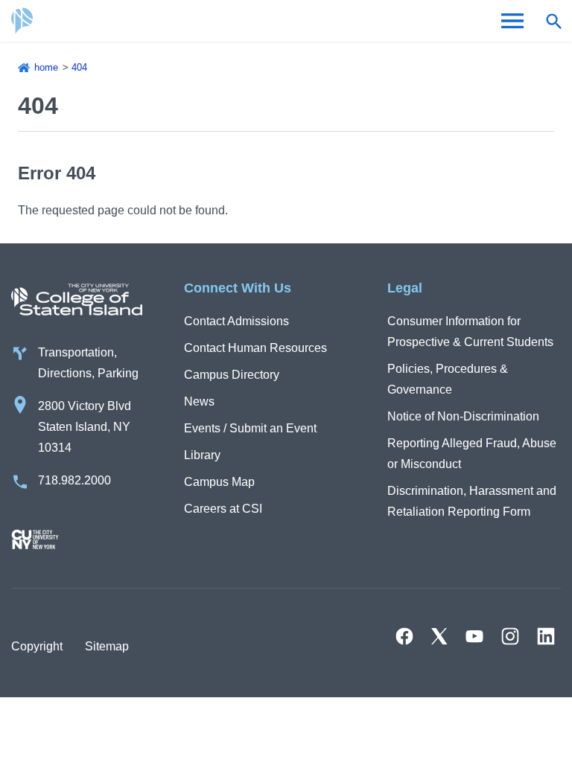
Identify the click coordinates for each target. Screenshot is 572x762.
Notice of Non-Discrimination (463, 416)
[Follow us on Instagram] (510, 636)
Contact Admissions (236, 321)
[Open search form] (553, 21)
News (199, 401)
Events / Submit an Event (250, 428)
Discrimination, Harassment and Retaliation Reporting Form (471, 501)
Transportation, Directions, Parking (88, 363)
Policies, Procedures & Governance (447, 379)
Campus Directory (231, 374)
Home (46, 67)
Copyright (37, 646)
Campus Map (219, 482)
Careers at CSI (223, 508)
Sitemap (107, 646)
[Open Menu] (512, 21)
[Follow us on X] (439, 636)
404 (79, 67)
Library (202, 455)
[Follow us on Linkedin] (546, 636)
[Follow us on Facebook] (404, 636)
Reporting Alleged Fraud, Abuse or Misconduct (471, 453)
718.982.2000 (74, 480)
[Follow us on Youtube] (474, 636)
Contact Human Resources (255, 348)
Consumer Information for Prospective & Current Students (470, 331)
